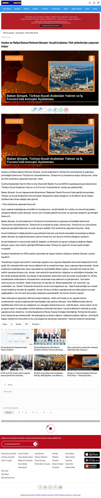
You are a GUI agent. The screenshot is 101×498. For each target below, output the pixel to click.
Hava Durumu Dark (8, 453)
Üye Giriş (4, 471)
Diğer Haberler (77, 9)
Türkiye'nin (35, 324)
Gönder (9, 412)
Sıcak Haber (70, 467)
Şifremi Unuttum (8, 477)
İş (11, 324)
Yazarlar (68, 460)
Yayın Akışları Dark (25, 457)
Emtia (95, 9)
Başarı (5, 324)
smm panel (22, 467)
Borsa (66, 9)
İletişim (32, 495)
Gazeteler (69, 464)
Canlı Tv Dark (23, 453)
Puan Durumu (40, 460)
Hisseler (35, 9)
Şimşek (18, 324)
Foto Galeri (69, 453)
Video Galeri (70, 457)
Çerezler (51, 495)
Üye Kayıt (5, 474)
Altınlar (26, 9)
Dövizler (17, 9)
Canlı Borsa (7, 9)
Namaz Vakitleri (41, 457)
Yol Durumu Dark (8, 457)
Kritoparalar (56, 9)
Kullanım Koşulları (66, 495)
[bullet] (36, 412)
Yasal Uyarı (77, 495)
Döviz (87, 9)
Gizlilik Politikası (41, 495)
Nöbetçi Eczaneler (25, 460)
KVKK (57, 495)
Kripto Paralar (58, 464)
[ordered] (33, 412)
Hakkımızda (24, 495)
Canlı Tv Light (6, 460)
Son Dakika (22, 464)
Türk (26, 324)
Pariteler (45, 9)
